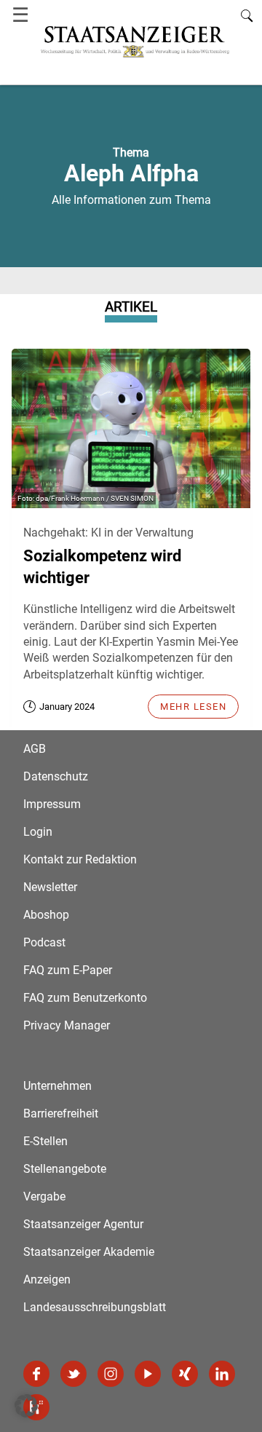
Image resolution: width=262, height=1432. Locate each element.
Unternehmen (57, 1086)
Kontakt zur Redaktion (80, 859)
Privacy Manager (66, 1025)
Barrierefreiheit (60, 1113)
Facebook (36, 1373)
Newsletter (50, 887)
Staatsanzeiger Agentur (83, 1224)
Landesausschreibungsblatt (94, 1307)
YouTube (147, 1373)
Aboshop (46, 915)
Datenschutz (55, 776)
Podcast (44, 942)
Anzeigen (47, 1279)
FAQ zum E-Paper (67, 970)
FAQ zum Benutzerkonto (85, 998)
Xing (185, 1373)
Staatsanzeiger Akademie (88, 1252)
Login (37, 832)
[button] (26, 1406)
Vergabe (44, 1196)
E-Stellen (45, 1141)
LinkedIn (222, 1373)
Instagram (110, 1373)
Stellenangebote (64, 1169)
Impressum (52, 804)
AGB (34, 749)
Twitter (73, 1373)
